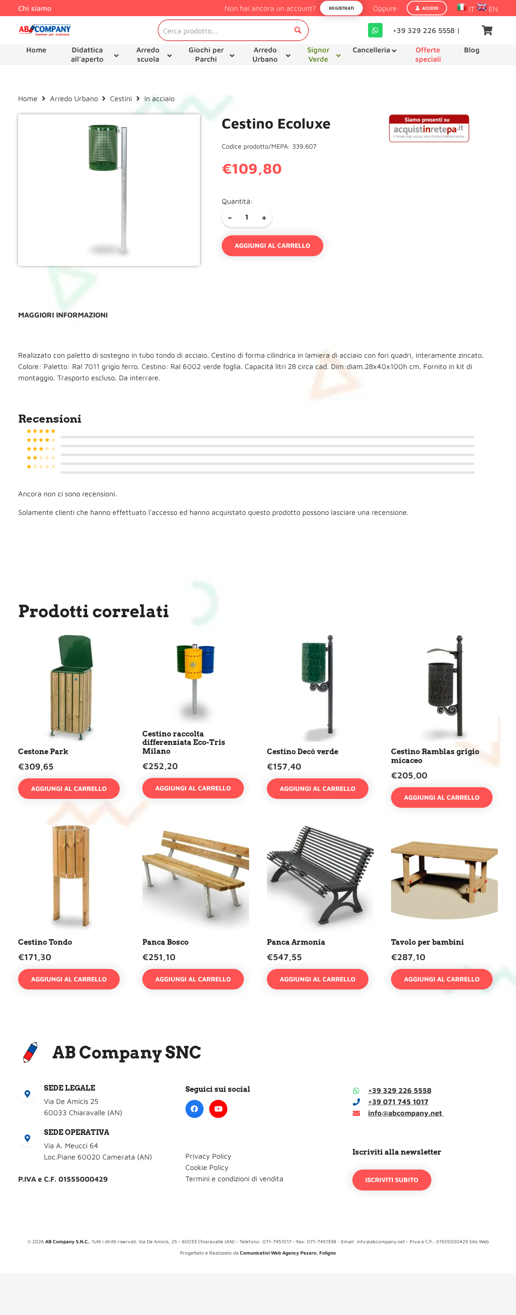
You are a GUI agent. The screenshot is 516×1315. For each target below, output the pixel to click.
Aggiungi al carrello (272, 245)
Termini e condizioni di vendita (234, 1178)
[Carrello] (487, 30)
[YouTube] (218, 1109)
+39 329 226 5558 (399, 1090)
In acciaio (159, 98)
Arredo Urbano (74, 98)
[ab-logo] (44, 30)
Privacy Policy (208, 1156)
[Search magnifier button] (298, 30)
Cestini (121, 98)
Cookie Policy (207, 1167)
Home (27, 98)
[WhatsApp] (375, 30)
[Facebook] (194, 1109)
